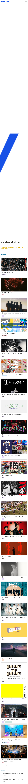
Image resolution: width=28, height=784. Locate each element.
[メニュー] (26, 1)
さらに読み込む (6, 765)
